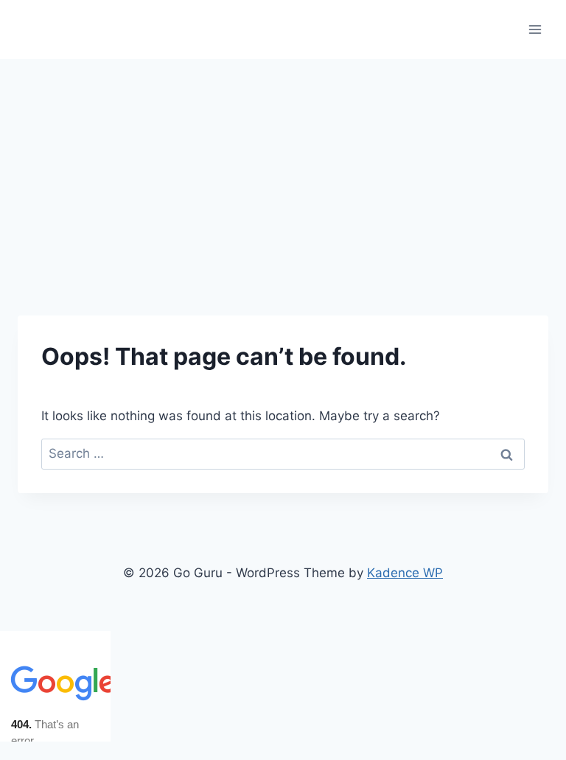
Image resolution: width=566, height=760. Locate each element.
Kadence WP (405, 572)
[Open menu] (534, 29)
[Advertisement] (283, 169)
